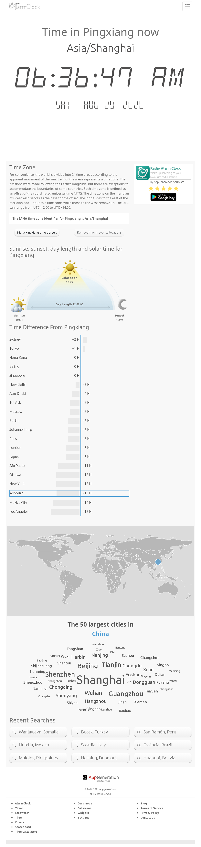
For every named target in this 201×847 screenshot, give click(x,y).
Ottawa (15, 475)
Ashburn (16, 493)
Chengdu (132, 665)
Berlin (13, 420)
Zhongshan (167, 689)
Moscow (15, 411)
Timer (19, 808)
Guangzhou (126, 693)
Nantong (120, 647)
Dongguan (144, 682)
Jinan (122, 702)
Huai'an (34, 677)
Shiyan (72, 703)
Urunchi (55, 655)
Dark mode (85, 803)
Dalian (160, 674)
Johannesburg (20, 429)
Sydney (15, 339)
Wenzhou (98, 644)
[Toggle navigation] (187, 6)
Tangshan (75, 649)
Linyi (129, 681)
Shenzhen (60, 674)
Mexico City (18, 502)
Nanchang (125, 710)
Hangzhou (96, 701)
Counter (20, 822)
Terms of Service (152, 808)
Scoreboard (23, 827)
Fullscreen (84, 808)
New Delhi (17, 384)
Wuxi (65, 656)
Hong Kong (18, 357)
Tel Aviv (15, 402)
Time (18, 817)
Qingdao (93, 709)
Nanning (39, 688)
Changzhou (55, 681)
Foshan (133, 674)
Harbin (78, 657)
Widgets (83, 812)
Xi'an (148, 669)
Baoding (42, 660)
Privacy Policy (150, 812)
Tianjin (111, 664)
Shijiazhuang (41, 666)
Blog (144, 803)
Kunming (37, 671)
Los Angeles (18, 511)
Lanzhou (106, 709)
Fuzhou (71, 680)
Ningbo (162, 665)
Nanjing (99, 655)
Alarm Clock (23, 803)
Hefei (112, 652)
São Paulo (17, 466)
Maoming (174, 671)
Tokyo (14, 348)
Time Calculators (26, 831)
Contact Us (148, 817)
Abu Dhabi (17, 393)
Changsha (44, 696)
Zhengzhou (32, 682)
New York (17, 484)
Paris (13, 438)
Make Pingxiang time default (37, 232)
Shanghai (101, 679)
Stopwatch (22, 812)
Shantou (64, 663)
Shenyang (66, 695)
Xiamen (140, 702)
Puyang (162, 682)
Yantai (173, 680)
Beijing (14, 366)
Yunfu (82, 709)
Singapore (17, 375)
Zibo (99, 649)
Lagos (14, 457)
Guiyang (146, 676)
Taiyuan (151, 691)
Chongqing (60, 687)
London (15, 447)
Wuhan (93, 693)
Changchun (149, 657)
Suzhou (128, 655)
